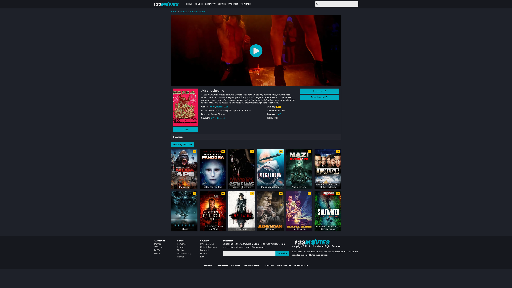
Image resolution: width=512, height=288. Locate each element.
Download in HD (319, 97)
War (226, 106)
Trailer (185, 129)
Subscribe (282, 253)
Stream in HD (319, 91)
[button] (256, 50)
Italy (202, 256)
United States (218, 117)
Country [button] (210, 4)
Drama (180, 247)
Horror (219, 106)
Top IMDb (246, 4)
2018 (278, 114)
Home (189, 4)
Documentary (184, 253)
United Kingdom (208, 247)
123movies (315, 246)
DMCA (157, 253)
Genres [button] (199, 4)
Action (212, 106)
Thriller (180, 250)
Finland (203, 253)
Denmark (205, 250)
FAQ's (157, 250)
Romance (182, 243)
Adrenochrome (197, 11)
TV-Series (233, 4)
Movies (222, 4)
